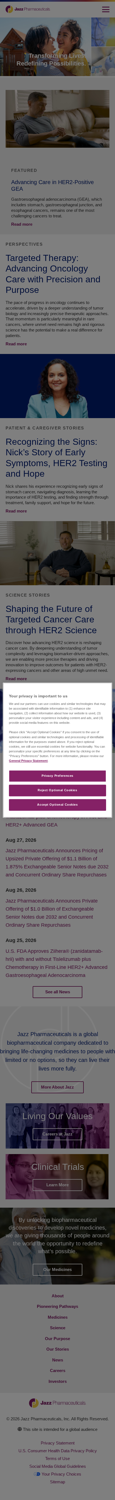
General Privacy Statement (28, 760)
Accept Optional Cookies (57, 804)
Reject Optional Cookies (57, 790)
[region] (57, 750)
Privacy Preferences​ (57, 775)
